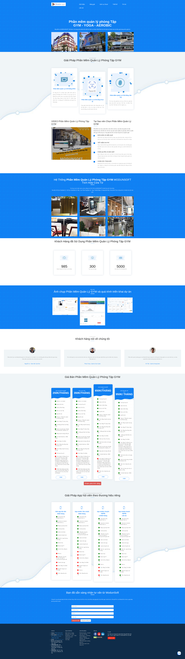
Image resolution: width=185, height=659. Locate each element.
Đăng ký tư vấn (75, 620)
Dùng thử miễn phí (85, 620)
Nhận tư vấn (111, 638)
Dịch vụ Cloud (104, 4)
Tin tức (124, 4)
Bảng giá (92, 4)
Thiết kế (115, 4)
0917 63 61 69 (58, 633)
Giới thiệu (82, 4)
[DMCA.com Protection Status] (98, 637)
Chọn (60, 477)
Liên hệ (81, 8)
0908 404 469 (55, 638)
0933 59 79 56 (57, 636)
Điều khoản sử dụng (69, 632)
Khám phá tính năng (92, 483)
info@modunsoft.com (58, 639)
